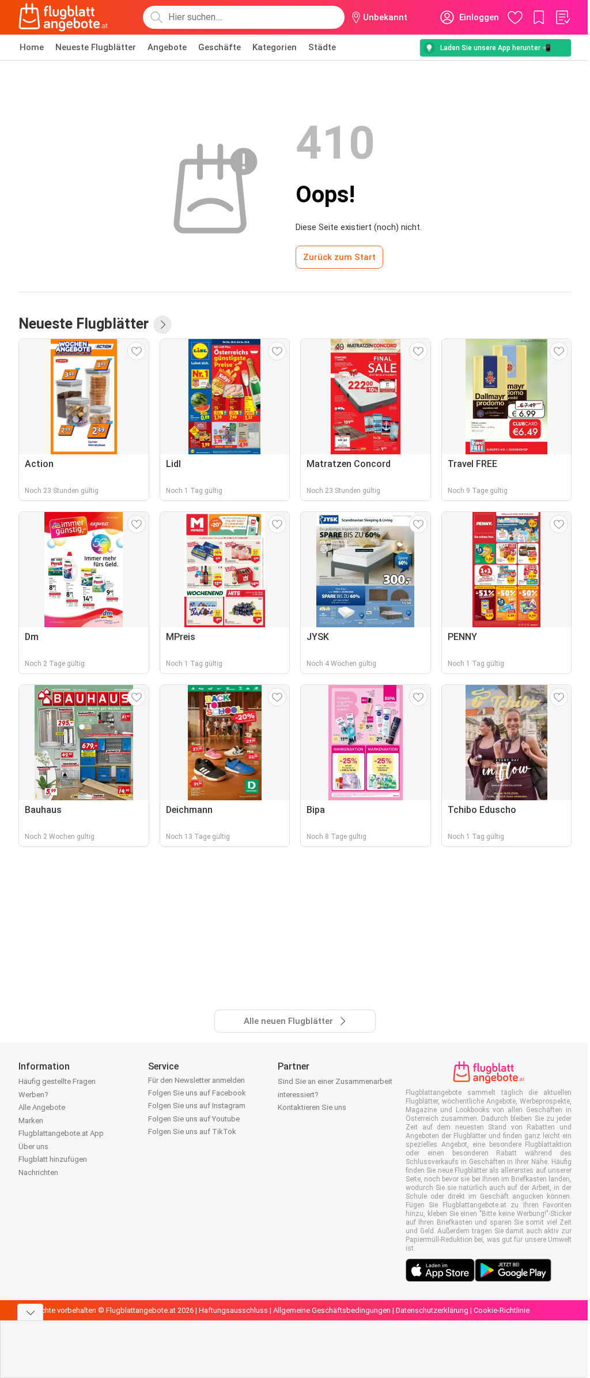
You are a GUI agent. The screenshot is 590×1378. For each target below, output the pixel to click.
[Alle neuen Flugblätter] (162, 324)
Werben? (33, 1094)
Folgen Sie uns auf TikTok (192, 1131)
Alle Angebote (41, 1107)
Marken (30, 1120)
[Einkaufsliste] (562, 17)
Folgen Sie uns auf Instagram (196, 1105)
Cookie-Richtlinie (502, 1310)
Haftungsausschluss (233, 1310)
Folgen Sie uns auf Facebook (197, 1093)
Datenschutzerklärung (432, 1310)
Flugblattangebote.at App (61, 1133)
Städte (322, 47)
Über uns (33, 1146)
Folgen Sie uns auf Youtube (194, 1119)
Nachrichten (38, 1172)
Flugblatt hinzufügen (52, 1159)
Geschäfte (219, 47)
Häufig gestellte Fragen (57, 1081)
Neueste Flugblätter (95, 47)
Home (32, 47)
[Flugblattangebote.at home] (63, 17)
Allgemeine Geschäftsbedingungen (332, 1310)
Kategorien (274, 47)
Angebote (167, 47)
